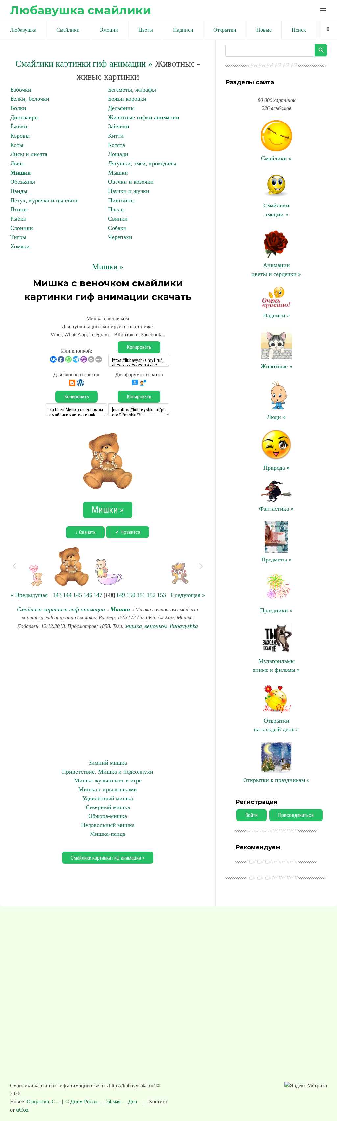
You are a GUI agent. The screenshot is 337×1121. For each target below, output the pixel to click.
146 (87, 595)
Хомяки (20, 246)
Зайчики (118, 126)
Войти (251, 815)
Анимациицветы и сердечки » (276, 269)
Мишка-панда (107, 834)
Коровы (20, 135)
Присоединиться (296, 815)
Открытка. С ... (44, 1101)
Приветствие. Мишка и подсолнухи (107, 771)
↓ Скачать (85, 532)
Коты (16, 145)
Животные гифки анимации (143, 117)
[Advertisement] (107, 694)
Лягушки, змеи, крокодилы (142, 163)
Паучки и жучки (128, 191)
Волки (18, 108)
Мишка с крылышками (107, 789)
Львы (17, 163)
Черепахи (120, 237)
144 (67, 595)
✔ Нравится (127, 532)
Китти (116, 135)
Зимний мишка (108, 762)
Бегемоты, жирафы (132, 89)
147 (97, 595)
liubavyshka (184, 626)
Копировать (139, 347)
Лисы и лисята (28, 154)
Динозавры (24, 117)
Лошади (118, 154)
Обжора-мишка (107, 816)
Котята (116, 145)
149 (120, 595)
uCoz (22, 1110)
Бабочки (20, 89)
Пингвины (121, 200)
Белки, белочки (29, 99)
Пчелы (116, 209)
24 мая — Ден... (124, 1101)
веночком (155, 626)
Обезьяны (22, 181)
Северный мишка (108, 807)
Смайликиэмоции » (276, 210)
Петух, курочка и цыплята (43, 200)
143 (57, 595)
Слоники (21, 228)
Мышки (118, 172)
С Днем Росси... (83, 1101)
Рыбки (18, 218)
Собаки (117, 228)
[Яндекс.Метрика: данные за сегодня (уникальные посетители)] (305, 1086)
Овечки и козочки (131, 181)
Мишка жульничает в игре (108, 780)
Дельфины (121, 108)
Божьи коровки (127, 99)
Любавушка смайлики (80, 10)
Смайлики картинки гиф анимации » (84, 63)
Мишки (20, 172)
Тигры (18, 237)
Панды (18, 191)
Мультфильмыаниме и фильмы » (276, 665)
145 (77, 595)
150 (130, 595)
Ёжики (18, 126)
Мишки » (107, 266)
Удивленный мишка (107, 798)
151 (141, 595)
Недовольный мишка (108, 825)
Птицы (19, 209)
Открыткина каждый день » (276, 725)
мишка (133, 626)
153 (161, 595)
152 (151, 595)
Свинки (118, 218)
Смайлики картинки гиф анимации (61, 609)
